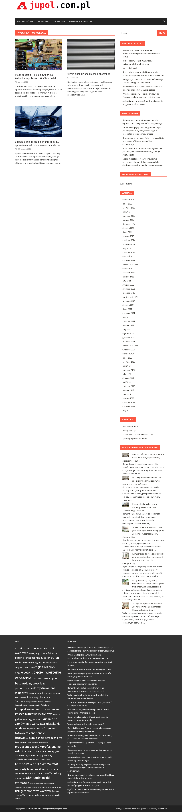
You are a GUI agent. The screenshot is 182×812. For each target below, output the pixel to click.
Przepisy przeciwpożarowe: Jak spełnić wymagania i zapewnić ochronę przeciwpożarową (141, 480)
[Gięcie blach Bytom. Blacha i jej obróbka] (90, 54)
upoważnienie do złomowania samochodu (48, 787)
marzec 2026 (128, 220)
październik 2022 (130, 264)
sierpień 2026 (128, 199)
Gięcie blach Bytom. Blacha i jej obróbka (88, 74)
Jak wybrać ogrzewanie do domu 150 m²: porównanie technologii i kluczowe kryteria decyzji (147, 606)
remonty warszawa (43, 759)
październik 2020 (130, 345)
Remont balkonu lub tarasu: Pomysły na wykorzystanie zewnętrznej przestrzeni (140, 507)
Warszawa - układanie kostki (36, 795)
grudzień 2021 (128, 288)
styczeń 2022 (128, 284)
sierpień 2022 (128, 268)
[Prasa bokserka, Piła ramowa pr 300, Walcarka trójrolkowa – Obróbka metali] (38, 54)
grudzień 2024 (128, 240)
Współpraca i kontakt (81, 21)
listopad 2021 (128, 292)
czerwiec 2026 (128, 207)
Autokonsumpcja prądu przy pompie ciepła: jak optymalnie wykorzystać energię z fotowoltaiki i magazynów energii (142, 130)
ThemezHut (162, 808)
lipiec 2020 (127, 357)
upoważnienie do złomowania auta (25, 787)
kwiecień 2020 (128, 370)
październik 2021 (130, 297)
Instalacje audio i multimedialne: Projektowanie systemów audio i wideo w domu (140, 53)
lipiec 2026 (127, 203)
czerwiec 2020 (128, 361)
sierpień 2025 (128, 228)
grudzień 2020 (128, 337)
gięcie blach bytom (20, 697)
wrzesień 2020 (128, 349)
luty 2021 (126, 329)
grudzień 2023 (128, 252)
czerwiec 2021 (128, 313)
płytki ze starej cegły (34, 755)
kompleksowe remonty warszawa (37, 709)
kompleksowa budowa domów (38, 701)
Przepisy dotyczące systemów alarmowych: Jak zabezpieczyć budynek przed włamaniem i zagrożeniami (88, 767)
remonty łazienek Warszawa (33, 769)
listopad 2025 (128, 224)
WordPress (136, 808)
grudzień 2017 (128, 402)
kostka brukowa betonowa (33, 714)
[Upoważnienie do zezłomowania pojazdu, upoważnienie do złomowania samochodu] (38, 121)
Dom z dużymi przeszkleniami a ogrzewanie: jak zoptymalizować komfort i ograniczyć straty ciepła (142, 151)
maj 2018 (126, 382)
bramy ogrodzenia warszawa (42, 662)
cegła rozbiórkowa (24, 667)
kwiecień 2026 (128, 216)
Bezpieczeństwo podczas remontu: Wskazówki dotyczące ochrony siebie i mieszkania (143, 457)
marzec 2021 (128, 325)
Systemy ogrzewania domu (134, 438)
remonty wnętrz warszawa (36, 763)
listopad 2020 (128, 341)
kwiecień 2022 (128, 272)
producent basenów (28, 747)
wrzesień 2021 (128, 301)
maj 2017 (126, 410)
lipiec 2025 (127, 232)
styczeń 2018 (128, 398)
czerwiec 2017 (128, 406)
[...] (54, 96)
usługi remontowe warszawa (34, 791)
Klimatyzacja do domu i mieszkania (138, 434)
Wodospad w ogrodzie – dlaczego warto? (85, 724)
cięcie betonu (24, 672)
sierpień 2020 (128, 353)
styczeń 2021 (128, 333)
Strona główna (25, 21)
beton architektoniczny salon (32, 658)
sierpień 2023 (128, 256)
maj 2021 (126, 317)
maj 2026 (126, 211)
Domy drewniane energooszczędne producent (48, 808)
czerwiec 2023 (128, 260)
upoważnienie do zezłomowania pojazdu (42, 783)
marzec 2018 (128, 390)
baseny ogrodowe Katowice (43, 653)
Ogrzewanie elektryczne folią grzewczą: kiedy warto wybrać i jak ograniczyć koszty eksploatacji (143, 141)
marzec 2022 (128, 276)
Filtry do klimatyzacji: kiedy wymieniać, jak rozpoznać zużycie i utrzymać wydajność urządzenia (148, 583)
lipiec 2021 (127, 309)
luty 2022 (126, 280)
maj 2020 (126, 365)
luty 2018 (126, 394)
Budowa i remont (130, 426)
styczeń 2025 (128, 236)
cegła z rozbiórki (45, 667)
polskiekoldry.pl (129, 68)
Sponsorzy (59, 21)
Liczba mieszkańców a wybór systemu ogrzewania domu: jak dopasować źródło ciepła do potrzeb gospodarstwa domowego (142, 161)
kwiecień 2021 (128, 321)
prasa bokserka (43, 742)
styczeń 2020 (128, 378)
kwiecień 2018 (128, 386)
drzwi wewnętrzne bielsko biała (44, 692)
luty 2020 (126, 374)
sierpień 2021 (128, 305)
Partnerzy (43, 21)
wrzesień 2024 (128, 244)
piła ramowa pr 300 (33, 742)
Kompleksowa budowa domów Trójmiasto (32, 705)
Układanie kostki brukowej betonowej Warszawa (89, 669)
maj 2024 (126, 248)
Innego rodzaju (129, 430)
